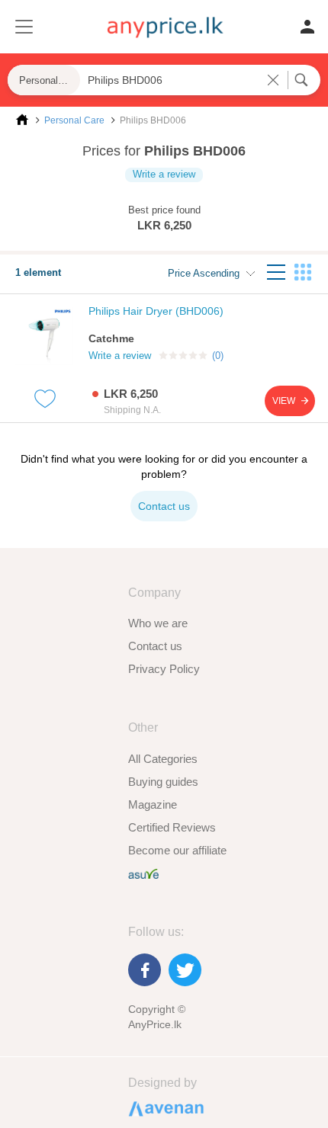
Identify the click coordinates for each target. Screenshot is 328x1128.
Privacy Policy (164, 668)
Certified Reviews (172, 827)
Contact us (155, 645)
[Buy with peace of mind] (143, 873)
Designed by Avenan (159, 1107)
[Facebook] (144, 969)
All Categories (163, 758)
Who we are (158, 623)
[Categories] (23, 27)
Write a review (164, 174)
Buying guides (163, 781)
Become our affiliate (177, 850)
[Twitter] (185, 969)
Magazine (152, 804)
